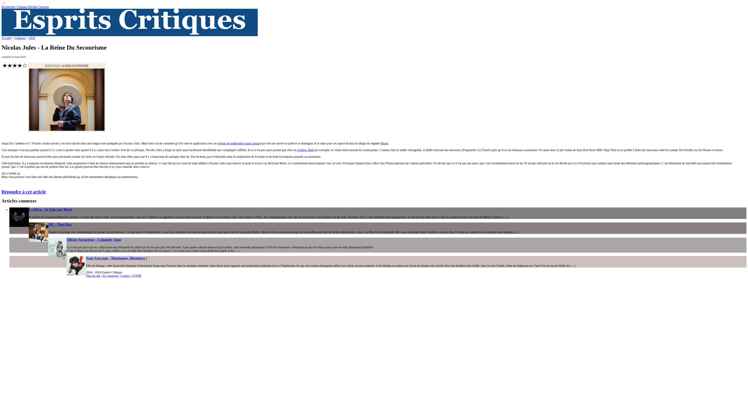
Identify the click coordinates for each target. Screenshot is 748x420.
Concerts (43, 7)
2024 (32, 38)
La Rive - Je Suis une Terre (50, 209)
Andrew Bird (305, 150)
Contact (125, 275)
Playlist (32, 7)
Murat (384, 143)
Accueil (6, 38)
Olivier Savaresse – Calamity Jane (94, 240)
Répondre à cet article (24, 191)
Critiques (21, 7)
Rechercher (9, 7)
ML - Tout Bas (59, 224)
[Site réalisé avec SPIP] (136, 275)
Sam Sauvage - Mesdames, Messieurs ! (116, 258)
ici (18, 173)
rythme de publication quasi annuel (239, 143)
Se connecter (110, 275)
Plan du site (93, 275)
